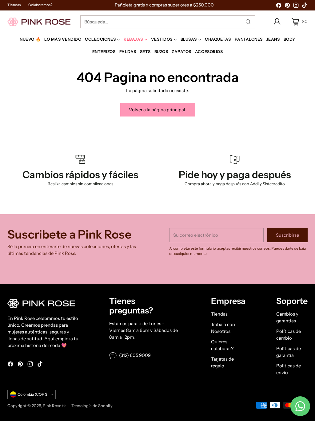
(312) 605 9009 (135, 355)
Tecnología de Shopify (92, 405)
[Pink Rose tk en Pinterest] (287, 6)
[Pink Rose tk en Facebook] (279, 6)
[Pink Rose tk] (38, 22)
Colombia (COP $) (33, 394)
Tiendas (219, 314)
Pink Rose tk (54, 405)
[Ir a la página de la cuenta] (277, 22)
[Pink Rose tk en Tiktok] (304, 6)
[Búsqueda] (248, 21)
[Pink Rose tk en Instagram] (296, 6)
